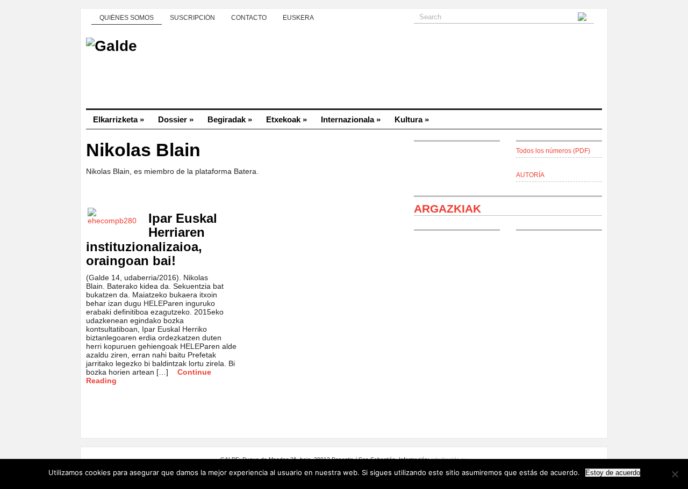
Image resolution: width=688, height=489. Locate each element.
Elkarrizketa (118, 119)
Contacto (249, 17)
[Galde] (344, 70)
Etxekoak (286, 119)
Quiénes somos (126, 17)
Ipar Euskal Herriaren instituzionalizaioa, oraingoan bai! (151, 239)
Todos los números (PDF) (553, 151)
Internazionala (351, 119)
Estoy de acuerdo (612, 473)
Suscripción (192, 17)
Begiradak (229, 119)
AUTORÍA (530, 175)
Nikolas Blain (143, 150)
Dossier (176, 119)
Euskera (298, 17)
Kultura (412, 119)
